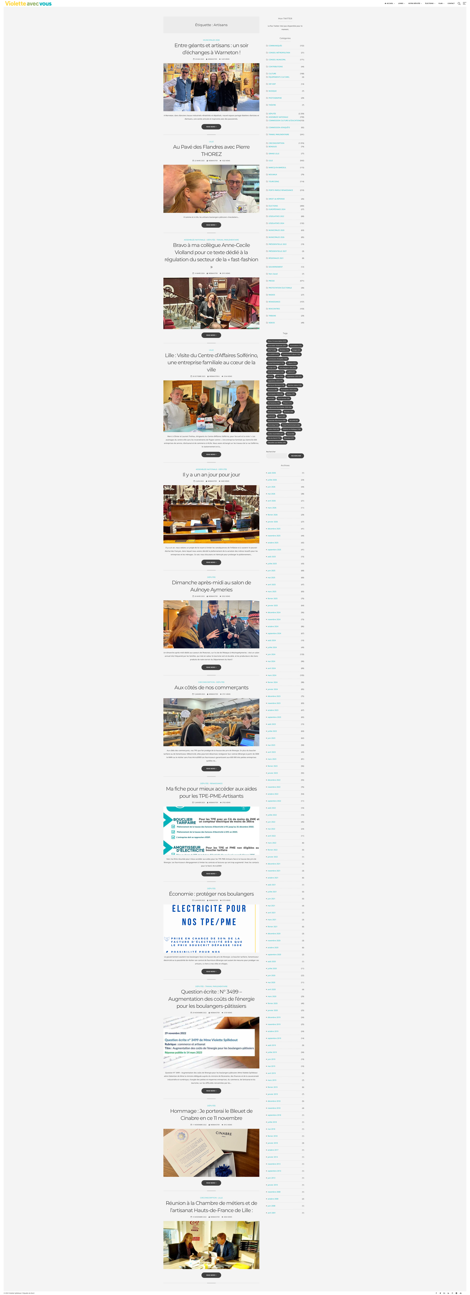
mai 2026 (271, 494)
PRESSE (272, 281)
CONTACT (451, 3)
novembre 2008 (274, 1192)
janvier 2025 (273, 605)
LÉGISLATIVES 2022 (276, 216)
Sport (281, 416)
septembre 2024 (274, 633)
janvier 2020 (273, 1010)
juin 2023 (271, 738)
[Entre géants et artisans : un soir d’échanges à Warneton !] (211, 87)
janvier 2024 (273, 689)
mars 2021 (272, 919)
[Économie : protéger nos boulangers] (211, 928)
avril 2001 (272, 1213)
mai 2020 (271, 982)
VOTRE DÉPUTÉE (414, 3)
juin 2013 (271, 1178)
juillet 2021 (272, 891)
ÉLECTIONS (429, 3)
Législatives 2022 (294, 376)
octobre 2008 (273, 1199)
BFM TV (272, 350)
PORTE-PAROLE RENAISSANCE (281, 190)
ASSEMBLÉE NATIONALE (194, 240)
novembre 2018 (274, 1108)
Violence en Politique (292, 429)
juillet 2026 (272, 480)
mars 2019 (272, 1080)
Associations (296, 346)
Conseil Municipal (276, 363)
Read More (210, 127)
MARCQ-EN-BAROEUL (277, 167)
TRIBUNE (272, 316)
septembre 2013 (274, 1171)
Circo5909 (273, 354)
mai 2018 (271, 1129)
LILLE (211, 141)
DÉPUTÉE (211, 240)
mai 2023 (271, 745)
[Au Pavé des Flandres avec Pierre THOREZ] (211, 189)
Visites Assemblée (275, 434)
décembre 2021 (274, 864)
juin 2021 (271, 898)
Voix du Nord (274, 438)
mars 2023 (272, 759)
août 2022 (272, 808)
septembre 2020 (274, 954)
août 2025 (272, 556)
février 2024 (272, 682)
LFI (270, 376)
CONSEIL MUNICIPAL (277, 59)
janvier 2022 (273, 857)
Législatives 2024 (275, 381)
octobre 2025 (273, 542)
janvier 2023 (273, 773)
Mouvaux (272, 390)
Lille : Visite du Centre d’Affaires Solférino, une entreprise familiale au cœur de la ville (211, 362)
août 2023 (272, 724)
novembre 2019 (274, 1024)
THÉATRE (272, 105)
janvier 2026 (273, 521)
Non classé (273, 274)
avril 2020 (272, 989)
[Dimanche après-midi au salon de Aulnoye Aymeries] (211, 624)
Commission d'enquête (277, 359)
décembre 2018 (274, 1101)
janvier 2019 (273, 1094)
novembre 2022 (274, 787)
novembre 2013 (274, 1164)
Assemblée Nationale (277, 346)
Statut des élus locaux (277, 420)
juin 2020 (271, 975)
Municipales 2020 (289, 390)
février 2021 (272, 926)
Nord (271, 398)
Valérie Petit (273, 429)
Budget (296, 350)
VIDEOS (272, 322)
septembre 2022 (274, 801)
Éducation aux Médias (277, 443)
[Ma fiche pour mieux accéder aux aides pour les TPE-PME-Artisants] (211, 831)
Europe (272, 368)
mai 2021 (271, 905)
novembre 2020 (274, 940)
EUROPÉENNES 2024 (277, 209)
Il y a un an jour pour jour (211, 474)
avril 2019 (272, 1073)
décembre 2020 (274, 933)
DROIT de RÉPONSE (277, 199)
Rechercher (271, 451)
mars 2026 (272, 508)
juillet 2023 (272, 731)
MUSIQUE (273, 91)
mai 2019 (271, 1066)
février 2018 (272, 1136)
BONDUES (273, 146)
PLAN (441, 3)
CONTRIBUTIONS (276, 66)
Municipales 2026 (275, 394)
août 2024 (272, 640)
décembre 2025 (274, 528)
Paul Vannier (284, 398)
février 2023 (272, 766)
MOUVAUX (273, 174)
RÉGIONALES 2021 (276, 258)
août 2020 (272, 961)
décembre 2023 (274, 696)
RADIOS (272, 295)
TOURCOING (274, 181)
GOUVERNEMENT (276, 267)
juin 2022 (271, 822)
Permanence (274, 403)
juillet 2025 (272, 563)
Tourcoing (273, 425)
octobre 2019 (273, 1031)
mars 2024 (272, 675)
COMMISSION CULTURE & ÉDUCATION (284, 120)
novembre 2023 (274, 703)
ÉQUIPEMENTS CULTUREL (279, 77)
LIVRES (400, 3)
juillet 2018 (272, 1122)
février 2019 (272, 1087)
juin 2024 (271, 654)
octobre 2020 (273, 947)
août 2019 (272, 1045)
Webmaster (212, 59)
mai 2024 (271, 661)
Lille (279, 376)
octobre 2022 (273, 794)
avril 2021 (272, 912)
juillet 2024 (272, 647)
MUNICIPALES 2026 (211, 40)
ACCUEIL (390, 3)
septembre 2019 (274, 1038)
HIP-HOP (272, 84)
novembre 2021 (274, 871)
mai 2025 (271, 577)
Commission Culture (291, 354)
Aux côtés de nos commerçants (211, 687)
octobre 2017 (273, 1150)
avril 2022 (272, 836)
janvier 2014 (273, 1157)
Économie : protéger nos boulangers (211, 894)
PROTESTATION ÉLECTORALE (280, 288)
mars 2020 (272, 996)
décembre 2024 (274, 612)
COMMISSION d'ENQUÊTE (279, 127)
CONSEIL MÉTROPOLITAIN (279, 52)
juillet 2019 (272, 1052)
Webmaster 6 (214, 376)
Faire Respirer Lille (287, 368)
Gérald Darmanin (276, 372)
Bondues (284, 350)
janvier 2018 (273, 1143)
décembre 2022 (274, 780)
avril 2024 (272, 668)
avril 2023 (272, 752)
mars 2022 (272, 843)
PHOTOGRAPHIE (275, 98)
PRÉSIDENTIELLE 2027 (278, 251)
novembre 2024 (274, 619)
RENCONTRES (274, 309)
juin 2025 (271, 570)
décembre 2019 (274, 1017)
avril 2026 (272, 501)
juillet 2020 (272, 968)
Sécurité (293, 420)
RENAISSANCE (216, 783)
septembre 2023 (274, 717)
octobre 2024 (273, 626)
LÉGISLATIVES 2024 (276, 223)
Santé (271, 416)
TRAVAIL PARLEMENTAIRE (228, 240)
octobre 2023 (273, 710)
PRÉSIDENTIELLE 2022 (278, 244)
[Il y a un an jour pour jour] (211, 514)
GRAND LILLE (274, 153)
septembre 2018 (274, 1115)
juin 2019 (271, 1059)
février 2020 (272, 1003)
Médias (291, 394)
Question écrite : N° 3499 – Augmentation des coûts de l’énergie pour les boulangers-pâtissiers (211, 998)
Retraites (288, 412)
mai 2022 (271, 829)
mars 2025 (272, 591)
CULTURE (272, 73)
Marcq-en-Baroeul (276, 385)
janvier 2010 (273, 1185)
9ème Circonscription (277, 341)
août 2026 (272, 473)
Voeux (290, 434)
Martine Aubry (295, 385)
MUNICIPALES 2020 (276, 230)
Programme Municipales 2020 (279, 407)
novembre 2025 (274, 535)
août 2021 (272, 885)
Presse (287, 403)
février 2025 (272, 598)
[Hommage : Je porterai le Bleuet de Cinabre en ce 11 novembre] (211, 1153)
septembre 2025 (274, 549)
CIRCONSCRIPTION (206, 682)
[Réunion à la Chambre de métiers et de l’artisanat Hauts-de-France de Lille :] (211, 1245)
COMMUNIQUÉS (275, 45)
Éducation (289, 438)
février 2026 (272, 515)
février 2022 (272, 850)
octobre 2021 (273, 878)
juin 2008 (271, 1206)
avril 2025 (272, 584)
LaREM (291, 372)
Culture (291, 363)
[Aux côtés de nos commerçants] (211, 722)
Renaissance (274, 412)
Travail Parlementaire (291, 425)
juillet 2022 (272, 815)
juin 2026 (271, 487)
